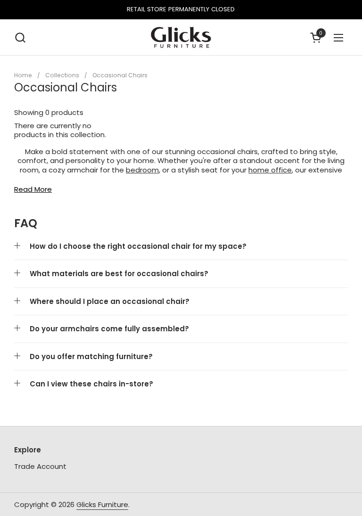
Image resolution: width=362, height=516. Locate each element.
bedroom (142, 170)
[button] (20, 37)
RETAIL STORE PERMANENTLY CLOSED (181, 9)
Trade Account (40, 466)
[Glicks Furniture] (181, 37)
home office (270, 170)
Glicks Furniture (102, 504)
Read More (33, 189)
